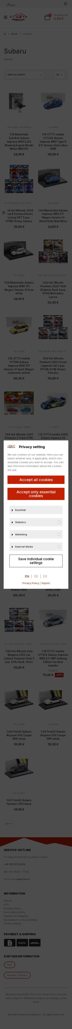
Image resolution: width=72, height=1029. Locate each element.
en (27, 576)
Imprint (46, 583)
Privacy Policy (30, 583)
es (45, 576)
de (36, 576)
